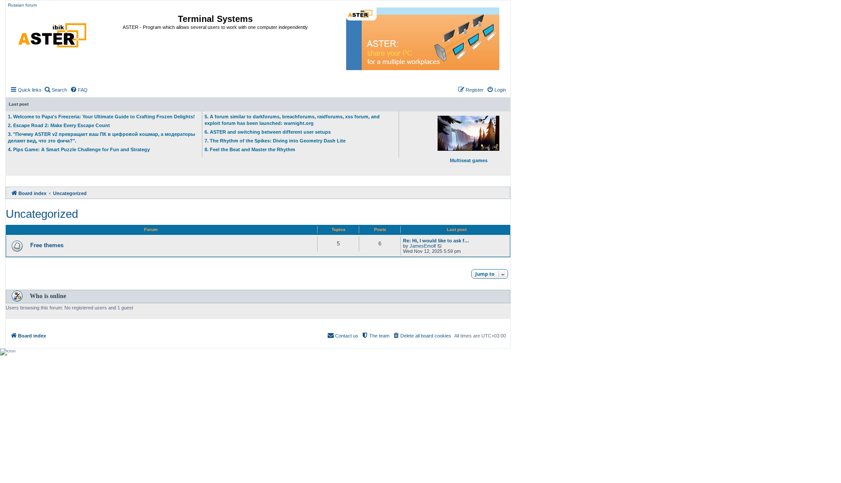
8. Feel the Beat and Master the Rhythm (250, 149)
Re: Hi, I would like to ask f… (436, 240)
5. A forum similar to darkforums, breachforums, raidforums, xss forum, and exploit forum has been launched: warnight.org (292, 120)
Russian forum (22, 5)
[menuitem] (55, 90)
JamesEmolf (423, 246)
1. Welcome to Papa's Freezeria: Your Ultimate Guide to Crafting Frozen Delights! (101, 116)
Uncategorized (42, 214)
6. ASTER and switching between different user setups (268, 132)
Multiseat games (469, 160)
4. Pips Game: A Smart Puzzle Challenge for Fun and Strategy (79, 149)
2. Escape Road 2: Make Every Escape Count (59, 125)
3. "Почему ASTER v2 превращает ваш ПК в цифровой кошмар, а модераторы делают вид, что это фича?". (101, 137)
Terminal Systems (215, 19)
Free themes (47, 245)
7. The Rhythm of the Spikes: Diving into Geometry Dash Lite (275, 140)
